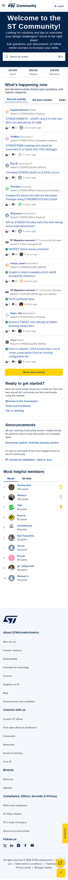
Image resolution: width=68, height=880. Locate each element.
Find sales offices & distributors (20, 727)
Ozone (21, 546)
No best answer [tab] (42, 100)
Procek (21, 556)
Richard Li (23, 576)
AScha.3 (22, 495)
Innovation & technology (16, 667)
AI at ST (7, 761)
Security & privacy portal (16, 831)
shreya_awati (17, 263)
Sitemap (7, 788)
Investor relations (12, 650)
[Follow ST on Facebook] (25, 846)
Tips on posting (14, 410)
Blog (5, 693)
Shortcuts (8, 779)
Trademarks (51, 863)
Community (9, 736)
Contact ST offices (13, 719)
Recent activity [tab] (16, 99)
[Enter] (6, 56)
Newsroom (9, 744)
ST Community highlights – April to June (28, 459)
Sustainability (10, 659)
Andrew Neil (24, 485)
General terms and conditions (19, 701)
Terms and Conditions (18, 406)
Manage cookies (43, 867)
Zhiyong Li (16, 213)
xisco (13, 340)
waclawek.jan (24, 525)
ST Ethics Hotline (12, 814)
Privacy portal (23, 867)
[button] (61, 873)
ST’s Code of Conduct (15, 822)
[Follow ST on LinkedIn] (11, 846)
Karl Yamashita (25, 535)
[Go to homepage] (10, 623)
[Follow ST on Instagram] (18, 846)
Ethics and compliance (15, 805)
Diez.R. (14, 163)
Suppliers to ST (11, 684)
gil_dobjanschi (25, 566)
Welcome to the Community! (21, 401)
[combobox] (34, 56)
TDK (19, 505)
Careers (7, 676)
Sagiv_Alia (16, 313)
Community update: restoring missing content (32, 442)
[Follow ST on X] (5, 846)
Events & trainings (13, 753)
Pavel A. (21, 515)
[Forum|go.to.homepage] (22, 6)
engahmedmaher (19, 110)
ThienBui (15, 186)
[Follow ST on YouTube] (32, 846)
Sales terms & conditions (28, 863)
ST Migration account (22, 240)
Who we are (9, 642)
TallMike (15, 136)
